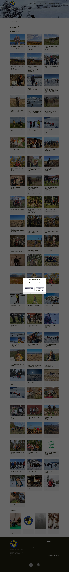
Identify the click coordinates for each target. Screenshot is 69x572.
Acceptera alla (29, 288)
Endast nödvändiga (40, 288)
